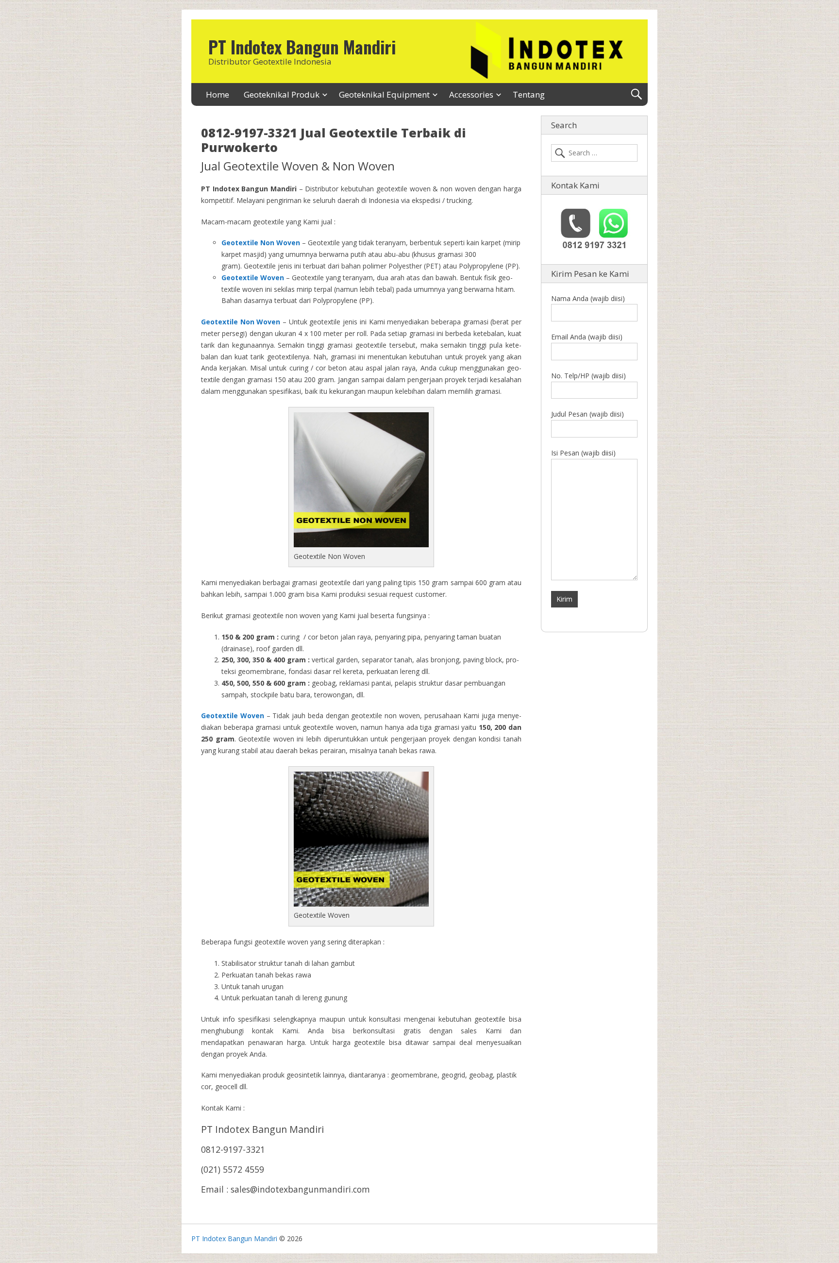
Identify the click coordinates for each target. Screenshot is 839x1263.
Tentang (529, 94)
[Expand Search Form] (636, 94)
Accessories (471, 94)
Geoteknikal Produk (281, 94)
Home (217, 94)
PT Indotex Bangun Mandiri (302, 46)
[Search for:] (594, 153)
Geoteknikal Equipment (384, 94)
